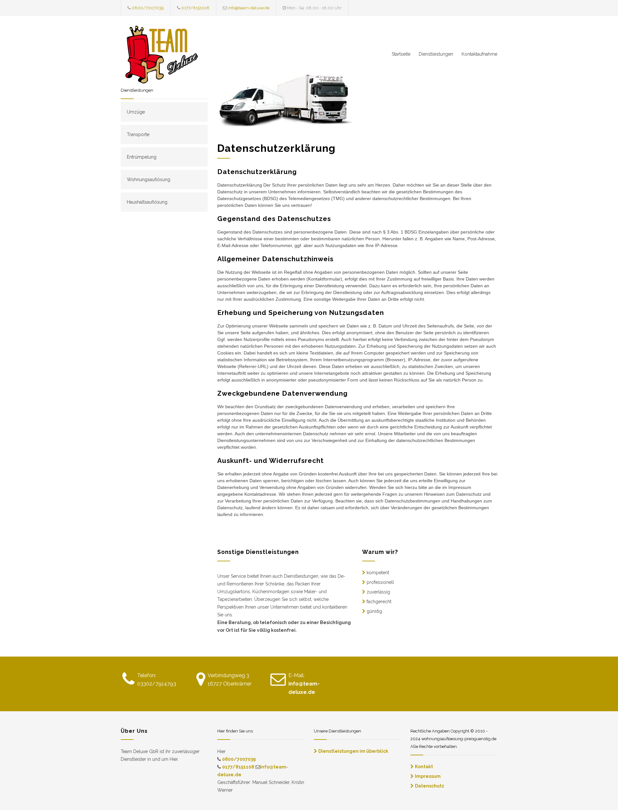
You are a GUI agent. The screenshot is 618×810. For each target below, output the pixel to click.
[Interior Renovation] (284, 98)
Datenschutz (429, 785)
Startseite (401, 54)
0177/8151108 (195, 7)
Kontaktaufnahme (479, 54)
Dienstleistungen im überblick (353, 751)
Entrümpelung (141, 157)
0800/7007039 (148, 7)
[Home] (180, 56)
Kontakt (424, 766)
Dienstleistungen (436, 54)
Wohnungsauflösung (148, 179)
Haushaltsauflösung (147, 202)
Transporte (138, 134)
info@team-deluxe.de (248, 7)
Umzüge (136, 112)
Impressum (428, 776)
